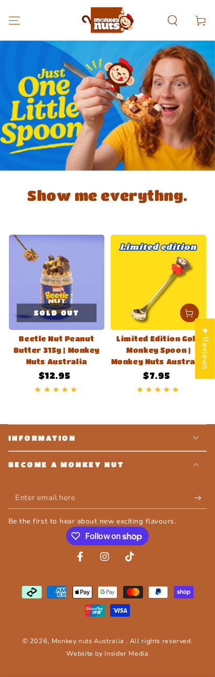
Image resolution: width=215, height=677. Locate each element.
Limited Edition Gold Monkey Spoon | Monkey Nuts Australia (158, 349)
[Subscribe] (200, 498)
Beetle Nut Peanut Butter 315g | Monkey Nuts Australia (57, 349)
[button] (172, 20)
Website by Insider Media (107, 653)
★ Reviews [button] (205, 349)
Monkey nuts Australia (89, 640)
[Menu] (14, 20)
